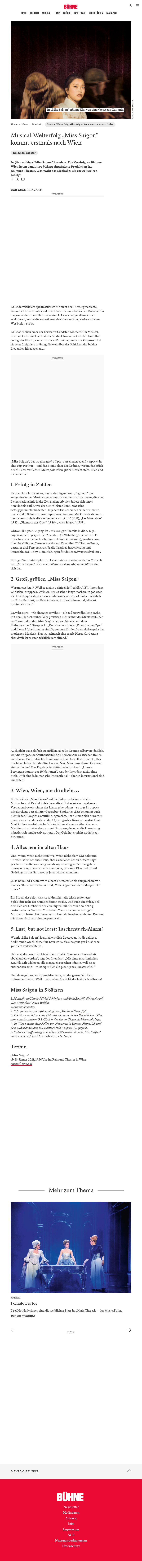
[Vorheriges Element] (13, 1334)
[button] (130, 5)
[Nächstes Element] (129, 1334)
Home (14, 124)
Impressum (71, 1533)
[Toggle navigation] (137, 5)
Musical (46, 13)
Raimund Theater (24, 153)
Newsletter (71, 1511)
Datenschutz (71, 1550)
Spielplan (79, 13)
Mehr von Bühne (24, 1475)
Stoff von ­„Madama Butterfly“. (67, 1015)
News (25, 124)
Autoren (71, 1522)
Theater (34, 13)
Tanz (57, 13)
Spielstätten (96, 13)
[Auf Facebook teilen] (12, 179)
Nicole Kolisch (18, 189)
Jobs (71, 1528)
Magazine (111, 13)
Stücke (67, 13)
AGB (71, 1539)
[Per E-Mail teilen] (23, 179)
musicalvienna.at (21, 1068)
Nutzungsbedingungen (71, 1544)
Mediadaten (71, 1516)
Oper (23, 13)
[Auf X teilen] (17, 179)
